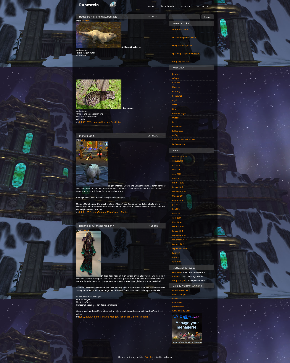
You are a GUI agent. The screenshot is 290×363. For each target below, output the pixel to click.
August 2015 (177, 160)
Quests (175, 117)
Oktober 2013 (178, 244)
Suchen (207, 17)
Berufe (175, 74)
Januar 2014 (177, 231)
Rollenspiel (177, 126)
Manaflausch (113, 212)
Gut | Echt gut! (179, 280)
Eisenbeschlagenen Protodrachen (125, 287)
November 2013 (179, 239)
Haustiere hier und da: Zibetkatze (98, 16)
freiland (175, 276)
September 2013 (179, 248)
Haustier (105, 122)
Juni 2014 (176, 209)
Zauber (125, 212)
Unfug (84, 139)
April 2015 (176, 174)
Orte (174, 109)
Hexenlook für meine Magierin (96, 225)
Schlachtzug (177, 131)
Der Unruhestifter (142, 206)
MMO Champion (179, 294)
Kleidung (85, 229)
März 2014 (176, 222)
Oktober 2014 (178, 195)
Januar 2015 (177, 187)
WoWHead (81, 55)
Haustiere (85, 20)
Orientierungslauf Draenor (184, 37)
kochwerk (176, 272)
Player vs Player (179, 113)
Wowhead (176, 298)
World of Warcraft (180, 290)
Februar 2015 (178, 182)
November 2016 (179, 156)
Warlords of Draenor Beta (183, 139)
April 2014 (176, 217)
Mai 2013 (176, 257)
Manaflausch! (87, 135)
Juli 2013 (176, 252)
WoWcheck (177, 302)
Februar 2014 (178, 226)
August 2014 (177, 200)
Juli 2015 (176, 165)
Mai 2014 (176, 213)
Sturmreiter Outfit (180, 29)
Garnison (176, 82)
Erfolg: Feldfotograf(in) (182, 45)
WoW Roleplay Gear (181, 310)
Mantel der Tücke (84, 302)
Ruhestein (89, 5)
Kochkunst (177, 95)
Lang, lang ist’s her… (181, 61)
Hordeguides (178, 306)
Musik (175, 100)
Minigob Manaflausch (86, 204)
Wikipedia (80, 119)
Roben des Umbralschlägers (88, 296)
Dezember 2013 (179, 235)
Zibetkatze (116, 122)
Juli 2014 (176, 204)
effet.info (148, 357)
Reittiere (176, 122)
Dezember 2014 (179, 191)
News (174, 104)
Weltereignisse (178, 144)
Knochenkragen (83, 299)
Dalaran (102, 212)
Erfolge (175, 78)
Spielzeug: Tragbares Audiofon (185, 53)
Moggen (114, 316)
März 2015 (176, 178)
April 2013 (176, 261)
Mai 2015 (176, 169)
